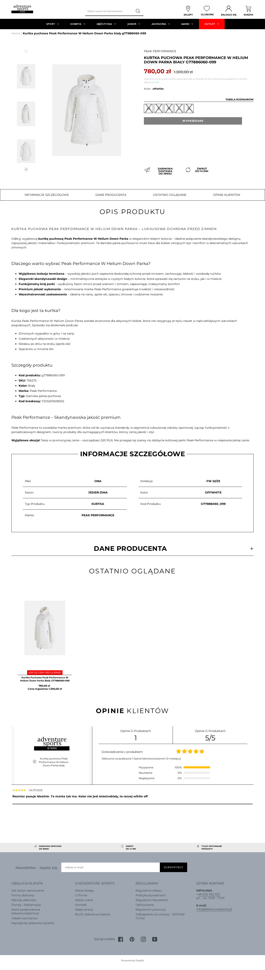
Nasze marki (84, 900)
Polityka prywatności (151, 895)
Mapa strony (84, 909)
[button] (26, 169)
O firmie (81, 895)
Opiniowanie (145, 905)
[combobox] (109, 11)
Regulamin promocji (151, 909)
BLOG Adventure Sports (92, 914)
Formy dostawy (22, 895)
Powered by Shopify (132, 960)
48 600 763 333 (209, 894)
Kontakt (81, 905)
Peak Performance (160, 51)
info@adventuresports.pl (214, 909)
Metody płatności (23, 900)
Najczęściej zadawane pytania (32, 923)
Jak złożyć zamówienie (27, 890)
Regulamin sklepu (149, 890)
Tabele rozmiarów (24, 918)
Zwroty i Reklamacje (26, 905)
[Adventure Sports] (22, 9)
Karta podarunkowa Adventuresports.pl (25, 911)
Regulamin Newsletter (152, 900)
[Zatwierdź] (138, 11)
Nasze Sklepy (84, 890)
